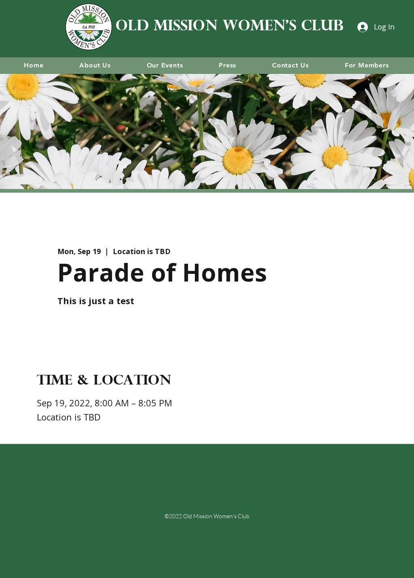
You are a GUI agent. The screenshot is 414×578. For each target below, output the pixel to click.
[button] (95, 65)
